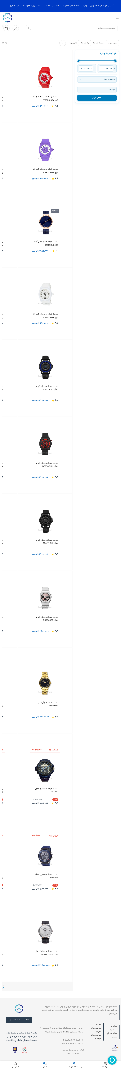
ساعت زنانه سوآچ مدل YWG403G (47, 704)
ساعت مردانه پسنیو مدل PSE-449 (46, 790)
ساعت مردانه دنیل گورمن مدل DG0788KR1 (46, 465)
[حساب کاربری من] (15, 28)
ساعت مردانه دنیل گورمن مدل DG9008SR (46, 619)
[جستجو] (29, 28)
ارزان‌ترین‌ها (85, 43)
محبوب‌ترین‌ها (112, 43)
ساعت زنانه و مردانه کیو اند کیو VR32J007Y (45, 98)
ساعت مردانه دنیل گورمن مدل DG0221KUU (46, 388)
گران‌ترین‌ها (73, 43)
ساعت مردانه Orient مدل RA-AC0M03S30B (46, 953)
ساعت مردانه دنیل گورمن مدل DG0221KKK (46, 542)
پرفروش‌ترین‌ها (98, 43)
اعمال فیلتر (97, 97)
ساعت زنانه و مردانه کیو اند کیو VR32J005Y (45, 171)
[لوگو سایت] (7, 17)
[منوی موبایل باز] (117, 18)
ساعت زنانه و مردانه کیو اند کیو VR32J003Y (45, 315)
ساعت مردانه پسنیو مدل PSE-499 (46, 876)
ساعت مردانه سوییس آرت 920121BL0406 (46, 243)
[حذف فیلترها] (62, 43)
